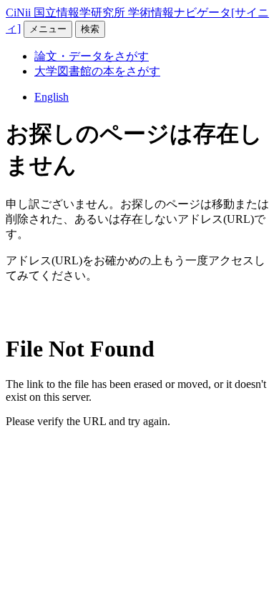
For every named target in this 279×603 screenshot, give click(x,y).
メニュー (48, 29)
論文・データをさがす (91, 56)
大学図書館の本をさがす (97, 71)
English (51, 97)
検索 (90, 29)
